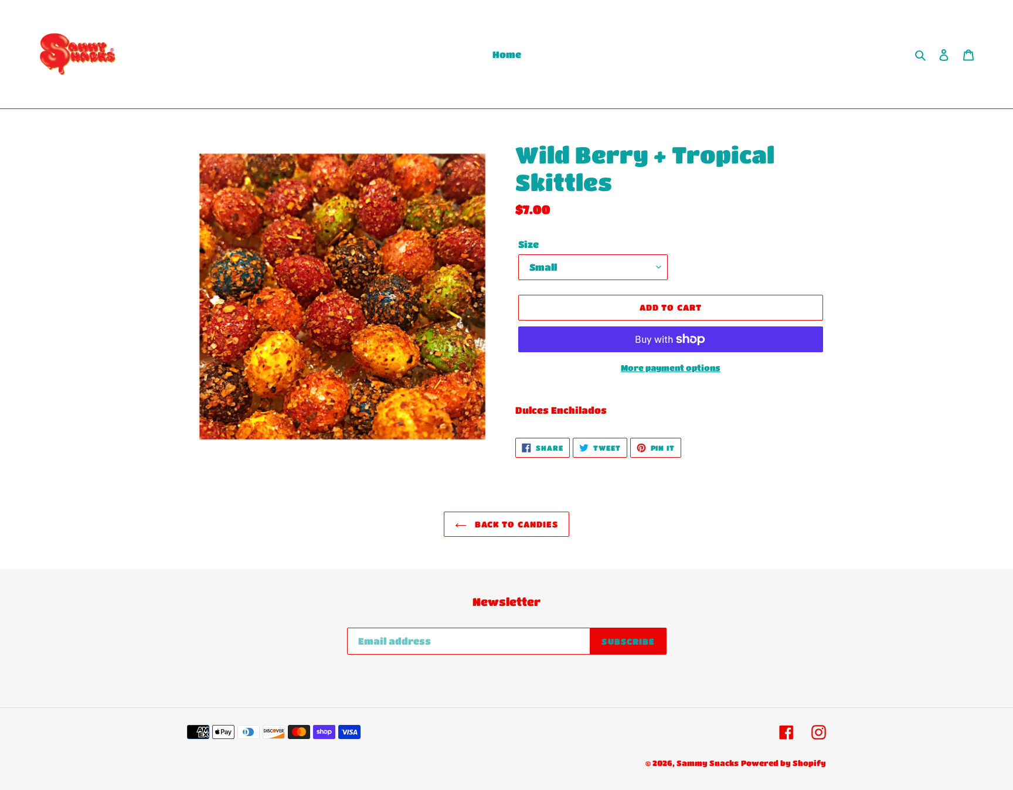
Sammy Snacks (708, 762)
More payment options (670, 367)
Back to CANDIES (515, 524)
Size (528, 244)
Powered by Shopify (783, 762)
